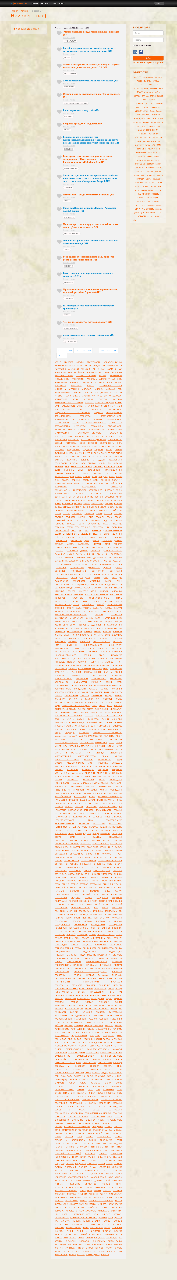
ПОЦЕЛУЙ (70, 934)
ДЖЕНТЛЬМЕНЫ (115, 547)
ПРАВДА (58, 938)
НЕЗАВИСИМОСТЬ (103, 810)
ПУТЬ (111, 992)
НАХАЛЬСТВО (61, 800)
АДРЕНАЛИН (104, 372)
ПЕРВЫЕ (74, 884)
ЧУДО (76, 1234)
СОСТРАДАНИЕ (115, 1110)
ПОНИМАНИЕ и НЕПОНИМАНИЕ (106, 914)
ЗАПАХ (98, 618)
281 (59, 355)
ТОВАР (112, 1150)
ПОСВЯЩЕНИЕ (80, 924)
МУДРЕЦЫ (103, 769)
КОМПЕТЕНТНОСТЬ (63, 678)
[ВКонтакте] (135, 52)
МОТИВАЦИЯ (88, 769)
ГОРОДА (71, 524)
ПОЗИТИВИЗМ (105, 901)
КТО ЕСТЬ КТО (62, 702)
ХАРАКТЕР (73, 1204)
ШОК (65, 1237)
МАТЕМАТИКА (115, 739)
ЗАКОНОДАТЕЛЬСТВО (112, 611)
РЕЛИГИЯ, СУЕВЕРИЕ (93, 1025)
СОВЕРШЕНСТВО (62, 1096)
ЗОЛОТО (107, 631)
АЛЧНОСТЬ (117, 379)
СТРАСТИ (118, 1126)
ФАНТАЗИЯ (71, 1194)
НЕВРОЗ (69, 806)
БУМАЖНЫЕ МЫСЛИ (64, 453)
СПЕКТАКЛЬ (60, 1116)
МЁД (65, 746)
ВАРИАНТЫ (72, 460)
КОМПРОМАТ (116, 678)
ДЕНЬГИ (95, 540)
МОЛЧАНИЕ (100, 766)
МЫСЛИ (67, 130)
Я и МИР (74, 1251)
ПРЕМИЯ (100, 958)
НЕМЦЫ (105, 813)
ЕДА (87, 584)
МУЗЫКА (75, 776)
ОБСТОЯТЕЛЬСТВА (100, 840)
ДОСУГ (89, 574)
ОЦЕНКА (79, 874)
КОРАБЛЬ (93, 689)
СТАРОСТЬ (70, 1123)
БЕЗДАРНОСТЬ (115, 409)
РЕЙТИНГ (59, 1025)
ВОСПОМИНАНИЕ (85, 497)
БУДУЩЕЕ (98, 449)
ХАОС (65, 1204)
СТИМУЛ (58, 1126)
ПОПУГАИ (59, 918)
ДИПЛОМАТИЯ (99, 557)
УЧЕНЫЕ (118, 1187)
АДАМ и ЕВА (115, 369)
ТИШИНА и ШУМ (73, 1150)
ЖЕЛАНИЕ (108, 588)
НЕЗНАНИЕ (117, 810)
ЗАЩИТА (108, 621)
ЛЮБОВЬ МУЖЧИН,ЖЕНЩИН (92, 729)
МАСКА (119, 736)
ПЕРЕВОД (84, 884)
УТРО (89, 1187)
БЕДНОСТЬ (96, 409)
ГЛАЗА (99, 513)
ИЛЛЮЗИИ (117, 641)
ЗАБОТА (70, 608)
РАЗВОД (74, 1002)
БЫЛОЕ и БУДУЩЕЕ (100, 453)
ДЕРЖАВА (59, 544)
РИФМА (95, 1032)
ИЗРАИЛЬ (72, 641)
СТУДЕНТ (97, 1130)
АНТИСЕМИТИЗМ (62, 392)
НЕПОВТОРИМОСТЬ (113, 817)
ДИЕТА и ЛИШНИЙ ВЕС (88, 554)
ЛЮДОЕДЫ (70, 732)
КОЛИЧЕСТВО (78, 675)
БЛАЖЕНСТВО (116, 433)
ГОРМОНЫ (59, 524)
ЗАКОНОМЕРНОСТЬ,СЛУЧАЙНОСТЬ (71, 614)
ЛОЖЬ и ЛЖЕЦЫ (64, 719)
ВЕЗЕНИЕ (74, 463)
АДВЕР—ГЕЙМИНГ (76, 372)
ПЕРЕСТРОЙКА (61, 887)
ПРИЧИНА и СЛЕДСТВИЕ (90, 971)
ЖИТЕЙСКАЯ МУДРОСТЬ (67, 604)
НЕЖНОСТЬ (88, 810)
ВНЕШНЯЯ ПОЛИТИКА (111, 480)
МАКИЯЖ (83, 736)
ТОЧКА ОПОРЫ (103, 1157)
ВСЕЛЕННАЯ (67, 503)
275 (83, 350)
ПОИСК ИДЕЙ (93, 904)
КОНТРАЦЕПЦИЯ (77, 685)
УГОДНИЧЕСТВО (95, 1173)
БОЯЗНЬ (94, 446)
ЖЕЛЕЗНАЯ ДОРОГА (65, 591)
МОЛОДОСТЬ (61, 766)
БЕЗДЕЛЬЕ (98, 412)
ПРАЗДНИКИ (101, 944)
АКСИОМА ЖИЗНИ (86, 375)
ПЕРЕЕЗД (107, 884)
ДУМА (87, 577)
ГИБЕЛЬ (66, 513)
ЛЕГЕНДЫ (118, 702)
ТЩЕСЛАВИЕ (70, 1167)
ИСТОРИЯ (81, 662)
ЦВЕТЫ (65, 1214)
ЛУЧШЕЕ (105, 719)
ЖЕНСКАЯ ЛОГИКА (63, 594)
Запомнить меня (143, 45)
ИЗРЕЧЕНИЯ (85, 641)
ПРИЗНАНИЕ (105, 965)
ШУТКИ (89, 1237)
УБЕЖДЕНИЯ (104, 1167)
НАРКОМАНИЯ (104, 786)
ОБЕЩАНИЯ (117, 833)
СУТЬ (107, 1133)
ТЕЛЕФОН (59, 1147)
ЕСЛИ (148, 115)
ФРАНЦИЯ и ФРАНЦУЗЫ (101, 1200)
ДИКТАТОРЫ (116, 554)
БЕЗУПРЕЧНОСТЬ (114, 419)
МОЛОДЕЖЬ (117, 763)
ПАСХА (104, 880)
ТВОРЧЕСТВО (106, 1140)
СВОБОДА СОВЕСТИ (101, 1066)
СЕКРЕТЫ (109, 1069)
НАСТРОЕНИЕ (80, 796)
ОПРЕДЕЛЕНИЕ (76, 854)
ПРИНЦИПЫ (94, 968)
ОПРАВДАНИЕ (61, 854)
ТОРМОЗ (103, 1153)
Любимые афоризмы (28, 28)
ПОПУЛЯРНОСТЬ (73, 918)
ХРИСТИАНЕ (103, 1211)
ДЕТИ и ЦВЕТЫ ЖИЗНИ (67, 547)
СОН (91, 1106)
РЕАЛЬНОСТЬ (80, 1019)
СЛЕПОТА (95, 1083)
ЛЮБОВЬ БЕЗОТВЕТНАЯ (66, 726)
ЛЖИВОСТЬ (60, 709)
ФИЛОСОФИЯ (61, 1197)
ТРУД (57, 1163)
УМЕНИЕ (77, 1180)
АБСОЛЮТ (68, 362)
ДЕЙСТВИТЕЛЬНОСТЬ (65, 537)
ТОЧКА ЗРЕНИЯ (87, 1157)
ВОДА (69, 483)
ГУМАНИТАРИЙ (62, 530)
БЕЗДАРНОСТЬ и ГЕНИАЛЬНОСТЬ (72, 412)
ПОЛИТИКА (117, 907)
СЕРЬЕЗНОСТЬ (115, 1072)
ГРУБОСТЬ (98, 527)
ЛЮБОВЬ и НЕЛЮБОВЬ (111, 726)
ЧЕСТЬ (107, 1227)
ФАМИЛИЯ (117, 1190)
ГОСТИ (81, 524)
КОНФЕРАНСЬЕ (104, 685)
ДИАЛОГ (84, 550)
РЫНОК (58, 1049)
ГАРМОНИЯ (79, 510)
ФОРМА (118, 1197)
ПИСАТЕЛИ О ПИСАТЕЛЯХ (84, 891)
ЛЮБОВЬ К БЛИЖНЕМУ (66, 729)
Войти (148, 58)
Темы (53, 3)
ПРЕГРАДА (77, 948)
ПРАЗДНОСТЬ (116, 944)
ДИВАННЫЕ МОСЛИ (112, 550)
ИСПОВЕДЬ (60, 662)
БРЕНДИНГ (59, 449)
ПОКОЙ (119, 904)
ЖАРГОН (98, 588)
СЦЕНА (58, 1136)
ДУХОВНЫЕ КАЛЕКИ (101, 581)
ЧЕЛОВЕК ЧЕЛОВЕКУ (112, 1221)
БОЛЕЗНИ (92, 443)
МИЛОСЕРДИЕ (115, 753)
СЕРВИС (96, 1072)
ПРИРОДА (117, 968)
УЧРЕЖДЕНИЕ (86, 1190)
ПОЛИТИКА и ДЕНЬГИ (66, 911)
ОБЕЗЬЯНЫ (105, 833)
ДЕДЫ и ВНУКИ (101, 534)
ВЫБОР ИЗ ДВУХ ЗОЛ (102, 503)
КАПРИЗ (91, 665)
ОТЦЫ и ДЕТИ (102, 870)
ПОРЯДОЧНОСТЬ (62, 924)
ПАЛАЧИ (72, 877)
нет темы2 (115, 823)
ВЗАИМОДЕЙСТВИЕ (113, 470)
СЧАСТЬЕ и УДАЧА (153, 201)
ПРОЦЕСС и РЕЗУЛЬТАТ (68, 985)
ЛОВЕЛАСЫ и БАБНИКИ (68, 715)
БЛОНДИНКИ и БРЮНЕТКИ (101, 436)
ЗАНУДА (89, 618)
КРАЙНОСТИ (116, 692)
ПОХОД (119, 931)
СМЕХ (90, 1089)
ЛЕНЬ (94, 705)
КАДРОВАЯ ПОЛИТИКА (75, 665)
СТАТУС (95, 1123)
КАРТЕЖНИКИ (61, 668)
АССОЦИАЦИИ (115, 396)
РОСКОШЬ (88, 1039)
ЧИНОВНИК (117, 1227)
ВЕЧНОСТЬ (69, 470)
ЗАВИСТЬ (97, 608)
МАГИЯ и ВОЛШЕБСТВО (107, 732)
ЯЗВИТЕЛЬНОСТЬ (107, 1251)
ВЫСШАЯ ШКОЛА (106, 507)
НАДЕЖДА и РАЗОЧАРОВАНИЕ (94, 783)
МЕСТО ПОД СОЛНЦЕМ (74, 749)
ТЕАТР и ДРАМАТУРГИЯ (67, 1143)
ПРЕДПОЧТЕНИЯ (89, 951)
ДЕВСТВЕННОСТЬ (71, 534)
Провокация (103, 975)
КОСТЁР (98, 692)
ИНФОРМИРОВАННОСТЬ (66, 655)
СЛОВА (67, 315)
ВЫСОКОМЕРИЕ (90, 507)
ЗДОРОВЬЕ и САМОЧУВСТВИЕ (106, 625)
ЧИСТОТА (59, 1231)
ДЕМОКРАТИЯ (76, 540)
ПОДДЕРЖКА (102, 897)
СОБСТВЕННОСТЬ (114, 1093)
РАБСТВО (59, 998)
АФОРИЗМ (117, 399)
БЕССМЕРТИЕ (80, 426)
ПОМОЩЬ (83, 914)
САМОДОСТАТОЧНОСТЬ (98, 1049)
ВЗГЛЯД (84, 473)
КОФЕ (106, 692)
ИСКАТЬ (101, 655)
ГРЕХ (77, 527)
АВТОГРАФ (77, 365)
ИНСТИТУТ (103, 648)
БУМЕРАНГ (79, 453)
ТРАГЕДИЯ (117, 1157)
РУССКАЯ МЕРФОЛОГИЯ (66, 1046)
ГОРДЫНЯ (118, 520)
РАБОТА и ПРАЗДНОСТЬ (88, 995)
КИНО (105, 668)
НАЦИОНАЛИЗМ (87, 800)
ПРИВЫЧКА (117, 961)
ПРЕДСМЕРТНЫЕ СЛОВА (66, 955)
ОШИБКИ (118, 874)
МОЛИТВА (103, 763)
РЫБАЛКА (118, 1046)
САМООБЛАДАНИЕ (76, 1052)
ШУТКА (81, 1237)
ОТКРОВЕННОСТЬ (74, 867)
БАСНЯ (119, 406)
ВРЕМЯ (58, 503)
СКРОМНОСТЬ (96, 1079)
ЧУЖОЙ (83, 1234)
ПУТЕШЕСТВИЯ (97, 992)
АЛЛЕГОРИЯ (104, 379)
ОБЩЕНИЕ (117, 840)
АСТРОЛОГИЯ (61, 399)
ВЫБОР (86, 503)
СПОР (109, 1116)
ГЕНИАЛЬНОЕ (102, 510)
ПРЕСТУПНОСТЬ (74, 961)
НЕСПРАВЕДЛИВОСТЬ (64, 823)
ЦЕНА (96, 1214)
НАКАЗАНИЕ (76, 786)
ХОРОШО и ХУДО (75, 1211)
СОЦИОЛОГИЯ (91, 1113)
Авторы (44, 3)
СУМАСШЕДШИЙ (94, 1133)
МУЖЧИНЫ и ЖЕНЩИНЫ (109, 773)
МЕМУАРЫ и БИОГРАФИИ (93, 746)
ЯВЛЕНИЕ (87, 1251)
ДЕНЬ (86, 540)
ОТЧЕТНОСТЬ (61, 874)
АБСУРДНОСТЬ (93, 362)
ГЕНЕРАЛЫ (90, 510)
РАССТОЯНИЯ (61, 1015)
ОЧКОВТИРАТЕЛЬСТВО (102, 874)
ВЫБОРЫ (118, 503)
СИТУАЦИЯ (92, 1076)
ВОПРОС (80, 493)
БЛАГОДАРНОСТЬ (97, 429)
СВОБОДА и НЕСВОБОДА (70, 1066)
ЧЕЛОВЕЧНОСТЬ (115, 1224)
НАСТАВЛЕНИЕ (115, 793)
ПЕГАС (57, 884)
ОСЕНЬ (103, 857)
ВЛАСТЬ (65, 480)
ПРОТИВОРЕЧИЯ (62, 982)
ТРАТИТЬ (83, 1160)
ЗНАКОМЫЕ (60, 631)
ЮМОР (109, 1248)
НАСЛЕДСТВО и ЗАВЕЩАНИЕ (68, 793)
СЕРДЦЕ (104, 1072)
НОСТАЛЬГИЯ (61, 833)
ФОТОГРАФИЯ (71, 1200)
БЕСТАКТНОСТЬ (115, 426)
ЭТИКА (81, 1248)
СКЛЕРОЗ (83, 1079)
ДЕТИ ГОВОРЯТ (113, 544)
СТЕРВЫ (105, 1123)
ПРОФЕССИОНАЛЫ (90, 982)
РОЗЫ (119, 1035)
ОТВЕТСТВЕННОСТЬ (103, 864)
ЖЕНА (93, 591)
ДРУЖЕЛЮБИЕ (61, 577)
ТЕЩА (119, 1147)
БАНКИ (91, 406)
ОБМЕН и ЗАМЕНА (85, 837)
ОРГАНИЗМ (60, 857)
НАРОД (119, 786)
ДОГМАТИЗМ (105, 564)
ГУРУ (73, 530)
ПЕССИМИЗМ (69, 87)
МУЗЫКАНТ (86, 776)
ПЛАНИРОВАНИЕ (62, 894)
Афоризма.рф (19, 3)
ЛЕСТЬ (102, 705)
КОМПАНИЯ (117, 675)
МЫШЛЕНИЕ (88, 779)
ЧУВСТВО (118, 1231)
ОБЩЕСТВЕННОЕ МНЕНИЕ (67, 843)
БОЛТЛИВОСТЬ (107, 443)
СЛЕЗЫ (83, 1083)
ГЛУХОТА (100, 517)
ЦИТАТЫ (118, 1217)
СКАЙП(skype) (61, 1079)
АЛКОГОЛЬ (92, 379)
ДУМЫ (105, 577)
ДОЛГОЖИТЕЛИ (77, 567)
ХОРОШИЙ (59, 1211)
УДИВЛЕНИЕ (60, 1177)
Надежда (75, 783)
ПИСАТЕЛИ (60, 891)
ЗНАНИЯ (97, 631)
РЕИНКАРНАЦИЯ (115, 1022)
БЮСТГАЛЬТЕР (104, 456)
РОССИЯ (98, 1039)
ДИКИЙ (105, 554)
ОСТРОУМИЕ (72, 864)
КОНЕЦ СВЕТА (113, 682)
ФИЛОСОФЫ (75, 1197)
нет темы (99, 823)
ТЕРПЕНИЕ (69, 1147)
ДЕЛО (92, 537)
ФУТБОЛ (118, 1200)
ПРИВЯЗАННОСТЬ (63, 965)
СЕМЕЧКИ (79, 1072)
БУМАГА (118, 449)
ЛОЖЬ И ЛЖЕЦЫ (70, 328)
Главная (34, 3)
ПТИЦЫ (118, 988)
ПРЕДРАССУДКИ (115, 951)
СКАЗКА (101, 1076)
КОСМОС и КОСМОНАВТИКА (79, 692)
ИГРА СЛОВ (104, 635)
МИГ (89, 753)
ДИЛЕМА (58, 557)
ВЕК (83, 463)
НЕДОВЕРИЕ (60, 810)
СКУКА (107, 1079)
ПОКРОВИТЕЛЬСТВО (80, 907)
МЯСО (102, 779)
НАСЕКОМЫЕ (91, 790)
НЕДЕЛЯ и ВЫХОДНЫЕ (110, 806)
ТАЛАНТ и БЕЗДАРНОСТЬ (70, 1140)
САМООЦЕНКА (92, 1052)
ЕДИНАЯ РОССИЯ (98, 584)
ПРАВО (102, 941)
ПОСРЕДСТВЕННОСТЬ (78, 928)
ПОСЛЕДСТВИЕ (98, 924)
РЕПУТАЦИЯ (76, 1029)
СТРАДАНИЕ (97, 1126)
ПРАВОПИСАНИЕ (114, 941)
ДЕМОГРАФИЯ (61, 540)
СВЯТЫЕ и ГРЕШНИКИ (68, 1069)
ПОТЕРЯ (58, 931)
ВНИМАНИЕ (60, 483)
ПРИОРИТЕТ (106, 968)
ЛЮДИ (58, 732)
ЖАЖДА (69, 588)
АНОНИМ (99, 389)
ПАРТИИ (95, 880)
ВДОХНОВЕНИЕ (115, 460)
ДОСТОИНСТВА (70, 341)
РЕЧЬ (57, 1032)
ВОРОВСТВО (96, 493)
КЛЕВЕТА (88, 672)
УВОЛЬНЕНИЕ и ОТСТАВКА (69, 1173)
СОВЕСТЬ (105, 1096)
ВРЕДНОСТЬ (100, 500)
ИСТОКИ (71, 662)
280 (114, 350)
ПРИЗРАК (118, 965)
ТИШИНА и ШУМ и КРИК (94, 1150)
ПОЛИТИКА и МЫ (113, 911)
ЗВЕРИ (58, 625)
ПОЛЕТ (105, 907)
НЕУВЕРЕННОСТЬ (79, 827)
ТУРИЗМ (58, 1167)
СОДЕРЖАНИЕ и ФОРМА (83, 1103)
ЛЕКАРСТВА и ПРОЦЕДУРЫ (76, 705)
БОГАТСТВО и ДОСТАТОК (93, 439)
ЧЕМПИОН (59, 1227)
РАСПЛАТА (100, 1012)
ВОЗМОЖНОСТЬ (95, 490)
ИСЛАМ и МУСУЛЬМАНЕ (109, 658)
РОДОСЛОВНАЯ (62, 1035)
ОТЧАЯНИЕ (117, 870)
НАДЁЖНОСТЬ (116, 783)
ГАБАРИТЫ (60, 510)
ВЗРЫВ (78, 476)
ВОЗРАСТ (109, 490)
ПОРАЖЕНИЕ (69, 217)
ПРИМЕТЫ (67, 968)
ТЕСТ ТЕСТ (110, 1147)
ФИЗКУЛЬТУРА (70, 41)
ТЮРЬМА (83, 1167)
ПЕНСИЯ (65, 884)
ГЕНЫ (119, 510)
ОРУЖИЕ (71, 857)
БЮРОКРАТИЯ (72, 456)
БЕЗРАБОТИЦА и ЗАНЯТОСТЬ (72, 419)
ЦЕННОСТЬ (106, 1214)
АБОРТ (58, 362)
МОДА (119, 759)
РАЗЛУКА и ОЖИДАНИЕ (92, 1005)
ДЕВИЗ (58, 534)
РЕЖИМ (88, 1022)
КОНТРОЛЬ (91, 685)
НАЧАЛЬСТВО (61, 803)
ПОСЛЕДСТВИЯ (115, 924)
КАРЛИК (118, 665)
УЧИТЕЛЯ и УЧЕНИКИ (66, 1190)
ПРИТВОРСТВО (62, 971)
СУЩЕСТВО (117, 1133)
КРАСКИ (58, 695)
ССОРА (101, 1120)
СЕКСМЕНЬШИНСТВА (64, 1072)
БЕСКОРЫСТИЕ (115, 422)
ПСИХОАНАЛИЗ (86, 988)
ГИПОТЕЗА (89, 513)
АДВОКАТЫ (92, 372)
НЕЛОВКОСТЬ (93, 813)
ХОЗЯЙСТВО (92, 1207)
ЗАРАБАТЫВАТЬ (62, 621)
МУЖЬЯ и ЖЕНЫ (62, 776)
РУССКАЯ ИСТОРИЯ (113, 1042)
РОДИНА (106, 1032)
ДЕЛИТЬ (82, 537)
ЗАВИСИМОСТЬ (83, 608)
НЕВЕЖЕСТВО (80, 803)
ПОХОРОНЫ (60, 934)
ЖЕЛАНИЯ (68, 187)
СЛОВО (119, 1083)
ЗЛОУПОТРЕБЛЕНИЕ (113, 628)
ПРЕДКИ (118, 948)
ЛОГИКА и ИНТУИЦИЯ (109, 715)
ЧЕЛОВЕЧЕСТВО (97, 1224)
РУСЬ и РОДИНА (103, 1046)
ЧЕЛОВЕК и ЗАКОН (91, 1221)
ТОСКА (75, 1157)
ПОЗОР (71, 904)
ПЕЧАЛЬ (101, 887)
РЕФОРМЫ (117, 1029)
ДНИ (82, 561)
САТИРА (107, 1059)
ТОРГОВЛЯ (90, 1153)
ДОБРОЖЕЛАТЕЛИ (63, 564)
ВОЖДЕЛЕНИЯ (61, 486)
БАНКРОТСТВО (102, 406)
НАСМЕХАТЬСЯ (89, 793)
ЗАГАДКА (59, 611)
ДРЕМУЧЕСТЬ (107, 574)
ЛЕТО (109, 705)
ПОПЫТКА (86, 918)
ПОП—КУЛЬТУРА (101, 918)
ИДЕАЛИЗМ (117, 635)
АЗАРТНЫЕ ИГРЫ (64, 375)
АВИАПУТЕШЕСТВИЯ (113, 362)
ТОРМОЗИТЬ (116, 1153)
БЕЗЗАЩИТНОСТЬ (114, 412)
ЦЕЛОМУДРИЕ (77, 1214)
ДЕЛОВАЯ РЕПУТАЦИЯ (110, 537)
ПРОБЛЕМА (117, 971)
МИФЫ (105, 756)
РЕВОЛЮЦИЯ (116, 1019)
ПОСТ (92, 928)
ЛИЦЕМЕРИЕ (96, 712)
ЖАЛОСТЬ (88, 588)
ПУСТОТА (81, 992)
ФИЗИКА (103, 1194)
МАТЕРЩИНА (101, 742)
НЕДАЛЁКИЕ (91, 806)
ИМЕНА (58, 645)
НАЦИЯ (99, 800)
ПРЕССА (58, 961)
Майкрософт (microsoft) (66, 736)
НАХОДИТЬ (73, 800)
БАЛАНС (118, 402)
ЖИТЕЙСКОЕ (88, 604)
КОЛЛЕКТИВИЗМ (98, 675)
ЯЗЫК (120, 1251)
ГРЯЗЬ (107, 527)
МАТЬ (111, 742)
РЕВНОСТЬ (104, 1019)
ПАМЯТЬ (94, 877)
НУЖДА (96, 833)
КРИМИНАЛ (60, 699)
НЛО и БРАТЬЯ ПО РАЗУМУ (81, 830)
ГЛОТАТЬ (118, 513)
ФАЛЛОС (107, 1190)
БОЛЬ (119, 443)
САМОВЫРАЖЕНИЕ (74, 1049)
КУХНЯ (109, 702)
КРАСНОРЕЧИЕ (71, 695)
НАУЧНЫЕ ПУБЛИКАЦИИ (110, 796)
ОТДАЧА (118, 864)
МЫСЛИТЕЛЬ (72, 779)
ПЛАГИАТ (118, 891)
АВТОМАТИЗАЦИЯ (91, 365)
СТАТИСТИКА (84, 1123)
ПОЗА (94, 901)
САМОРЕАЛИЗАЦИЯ (85, 1056)
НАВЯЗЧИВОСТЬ (62, 783)
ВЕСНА (119, 466)
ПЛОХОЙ (86, 894)
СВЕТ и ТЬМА (105, 1062)
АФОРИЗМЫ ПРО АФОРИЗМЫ (69, 402)
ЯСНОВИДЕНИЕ (93, 1254)
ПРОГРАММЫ (79, 978)
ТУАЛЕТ (101, 1163)
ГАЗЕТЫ (69, 510)
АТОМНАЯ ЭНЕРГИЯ (95, 399)
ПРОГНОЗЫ (117, 975)
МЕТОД (119, 749)
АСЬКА (76, 399)
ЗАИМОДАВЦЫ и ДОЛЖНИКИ (82, 611)
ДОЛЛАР (107, 567)
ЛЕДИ (57, 705)
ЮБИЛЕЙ (99, 1248)
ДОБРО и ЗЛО (100, 561)
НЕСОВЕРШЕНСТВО (113, 820)
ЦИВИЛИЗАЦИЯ (62, 1217)
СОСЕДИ (96, 1110)
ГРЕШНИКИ (86, 527)
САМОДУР (117, 1049)
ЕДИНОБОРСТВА (114, 584)
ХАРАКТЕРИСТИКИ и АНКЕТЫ (93, 1204)
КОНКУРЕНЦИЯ (61, 685)
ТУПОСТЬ (118, 1163)
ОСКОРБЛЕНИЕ (115, 857)
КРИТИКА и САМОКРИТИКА (84, 699)
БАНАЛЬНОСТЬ (68, 406)
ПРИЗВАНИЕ (91, 965)
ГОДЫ (109, 517)
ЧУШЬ (92, 1234)
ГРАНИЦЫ (117, 524)
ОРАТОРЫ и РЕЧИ (112, 854)
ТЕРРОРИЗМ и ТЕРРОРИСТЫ (89, 1147)
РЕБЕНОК (92, 1019)
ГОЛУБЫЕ (95, 520)
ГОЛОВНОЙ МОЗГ (63, 520)
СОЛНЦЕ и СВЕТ (76, 1106)
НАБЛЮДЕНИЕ (115, 779)
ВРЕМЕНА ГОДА (114, 500)
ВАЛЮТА (118, 456)
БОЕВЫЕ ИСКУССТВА (65, 443)
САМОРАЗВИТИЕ (62, 1056)
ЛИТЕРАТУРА (116, 709)
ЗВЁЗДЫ (118, 621)
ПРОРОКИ (91, 978)
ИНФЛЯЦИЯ (117, 651)
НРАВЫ (78, 833)
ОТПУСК (87, 870)
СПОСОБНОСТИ (62, 1120)
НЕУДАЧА (93, 827)
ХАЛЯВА (58, 1204)
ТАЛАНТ (118, 1136)
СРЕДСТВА (90, 1120)
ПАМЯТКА (83, 877)
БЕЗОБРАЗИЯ (85, 416)
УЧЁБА (110, 1187)
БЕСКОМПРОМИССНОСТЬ (94, 422)
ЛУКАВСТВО (93, 719)
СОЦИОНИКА (105, 1113)
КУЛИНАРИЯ (77, 702)
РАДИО (109, 998)
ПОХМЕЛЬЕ (109, 931)
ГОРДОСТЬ (107, 520)
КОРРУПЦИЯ (116, 689)
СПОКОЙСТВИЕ (98, 1116)
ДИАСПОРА (95, 550)
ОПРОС (89, 854)
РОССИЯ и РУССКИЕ (112, 1039)
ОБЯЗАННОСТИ (61, 847)
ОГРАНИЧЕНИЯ (106, 847)
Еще (135, 220)
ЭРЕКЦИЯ (118, 1244)
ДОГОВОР (117, 564)
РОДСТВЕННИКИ (79, 1035)
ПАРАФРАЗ (71, 880)
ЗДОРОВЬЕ (84, 625)
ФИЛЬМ (87, 1197)
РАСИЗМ (74, 1012)
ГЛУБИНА (59, 517)
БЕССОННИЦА (97, 426)
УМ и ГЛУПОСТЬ (63, 1180)
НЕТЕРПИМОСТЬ (62, 827)
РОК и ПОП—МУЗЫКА (65, 1039)
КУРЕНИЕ (100, 702)
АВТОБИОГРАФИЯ (63, 365)
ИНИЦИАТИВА (115, 645)
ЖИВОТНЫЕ (77, 598)
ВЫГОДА (67, 507)
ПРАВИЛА (118, 938)
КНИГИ (97, 672)
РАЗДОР (118, 1002)
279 (108, 350)
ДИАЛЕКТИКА (72, 550)
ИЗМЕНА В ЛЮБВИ (111, 638)
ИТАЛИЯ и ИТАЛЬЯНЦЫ (101, 662)
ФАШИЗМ (82, 1194)
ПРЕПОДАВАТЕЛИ (114, 958)
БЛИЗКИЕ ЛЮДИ (63, 436)
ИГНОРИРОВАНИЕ (80, 635)
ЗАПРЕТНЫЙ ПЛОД (113, 618)
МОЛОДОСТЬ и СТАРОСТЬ (81, 766)
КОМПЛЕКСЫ (82, 678)
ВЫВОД (58, 507)
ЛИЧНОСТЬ (117, 712)
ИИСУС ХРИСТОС (101, 641)
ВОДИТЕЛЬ (79, 483)
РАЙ (120, 1008)
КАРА (98, 665)
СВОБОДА (117, 1062)
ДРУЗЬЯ (73, 577)
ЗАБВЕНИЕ (59, 608)
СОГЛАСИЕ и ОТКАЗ (111, 1099)
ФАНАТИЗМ (60, 1194)
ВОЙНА (119, 490)
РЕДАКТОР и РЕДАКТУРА (68, 1022)
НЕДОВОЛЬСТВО (74, 810)
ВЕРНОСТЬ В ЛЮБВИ (81, 466)
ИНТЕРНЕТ (68, 116)
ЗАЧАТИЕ (98, 621)
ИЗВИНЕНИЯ (74, 638)
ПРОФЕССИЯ (116, 982)
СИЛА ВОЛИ (66, 1076)
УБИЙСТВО (68, 266)
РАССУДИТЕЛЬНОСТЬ (80, 1015)
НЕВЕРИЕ (104, 803)
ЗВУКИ (73, 625)
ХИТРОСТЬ (70, 1207)
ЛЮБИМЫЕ (117, 719)
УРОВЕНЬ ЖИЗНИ (112, 1184)
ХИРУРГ (58, 1207)
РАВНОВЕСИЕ (83, 998)
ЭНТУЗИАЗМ (84, 1244)
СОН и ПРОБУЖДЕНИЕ (109, 1106)
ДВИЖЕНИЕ (96, 530)
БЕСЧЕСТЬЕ (60, 429)
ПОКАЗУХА (108, 904)
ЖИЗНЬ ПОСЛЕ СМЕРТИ (97, 601)
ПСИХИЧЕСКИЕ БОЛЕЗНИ (66, 988)
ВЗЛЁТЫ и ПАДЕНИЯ (107, 473)
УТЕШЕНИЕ (80, 1187)
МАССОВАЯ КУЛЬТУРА (68, 739)
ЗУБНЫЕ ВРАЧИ (62, 635)
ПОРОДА (76, 921)
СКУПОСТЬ (117, 1079)
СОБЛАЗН (100, 1093)
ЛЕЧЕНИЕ (118, 705)
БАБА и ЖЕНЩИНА (104, 402)
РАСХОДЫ (98, 1015)
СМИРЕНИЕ (108, 1089)
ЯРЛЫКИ (72, 1254)
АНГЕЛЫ (90, 385)
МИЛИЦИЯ (100, 753)
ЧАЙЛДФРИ (65, 1221)
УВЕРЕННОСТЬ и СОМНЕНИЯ (103, 1170)
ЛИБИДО (82, 709)
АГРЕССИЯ (85, 369)
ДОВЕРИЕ (93, 564)
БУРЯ (87, 453)
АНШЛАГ (77, 392)
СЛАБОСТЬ (59, 1083)
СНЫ (73, 1093)
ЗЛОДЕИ (99, 628)
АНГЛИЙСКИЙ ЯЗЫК (111, 385)
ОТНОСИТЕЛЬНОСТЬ (112, 867)
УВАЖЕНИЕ (73, 1170)
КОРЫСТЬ (59, 692)
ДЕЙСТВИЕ (117, 534)
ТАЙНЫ (89, 1136)
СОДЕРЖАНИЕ (61, 1103)
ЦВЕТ (57, 1214)
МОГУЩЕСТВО (104, 759)
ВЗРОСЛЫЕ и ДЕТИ (64, 476)
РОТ (63, 1042)
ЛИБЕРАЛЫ (71, 709)
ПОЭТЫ (119, 934)
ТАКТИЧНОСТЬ (104, 1136)
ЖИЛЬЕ (119, 601)
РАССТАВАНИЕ (115, 1012)
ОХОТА (71, 874)
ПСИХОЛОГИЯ (100, 988)
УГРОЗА (109, 1173)
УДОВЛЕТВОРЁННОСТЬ (78, 1177)
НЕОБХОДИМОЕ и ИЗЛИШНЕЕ (87, 817)
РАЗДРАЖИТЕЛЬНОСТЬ (65, 1005)
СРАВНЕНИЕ (77, 1120)
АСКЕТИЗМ (102, 396)
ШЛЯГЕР (58, 1237)
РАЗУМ (114, 1008)
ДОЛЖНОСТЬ (94, 567)
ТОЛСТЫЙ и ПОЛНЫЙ (68, 1153)
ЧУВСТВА (106, 1231)
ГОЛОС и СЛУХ (81, 520)
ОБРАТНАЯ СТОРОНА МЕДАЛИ (71, 840)
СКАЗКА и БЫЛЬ (114, 1076)
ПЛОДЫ (76, 894)
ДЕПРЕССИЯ (106, 540)
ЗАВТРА (108, 608)
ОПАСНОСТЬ (87, 850)
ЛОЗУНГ (80, 719)
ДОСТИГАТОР (98, 571)
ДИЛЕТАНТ (70, 557)
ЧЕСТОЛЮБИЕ (96, 1227)
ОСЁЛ (95, 857)
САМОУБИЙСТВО (62, 1059)
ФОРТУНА (59, 1200)
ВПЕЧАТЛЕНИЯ (61, 500)
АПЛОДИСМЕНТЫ (103, 392)
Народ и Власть (62, 790)
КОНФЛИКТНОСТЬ (63, 689)
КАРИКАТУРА (108, 665)
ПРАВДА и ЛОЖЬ (71, 938)
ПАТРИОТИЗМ (115, 880)
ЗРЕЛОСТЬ (117, 631)
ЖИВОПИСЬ (60, 598)
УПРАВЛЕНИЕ (74, 1184)
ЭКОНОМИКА (99, 1241)
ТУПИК (109, 1163)
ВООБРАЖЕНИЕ (62, 493)
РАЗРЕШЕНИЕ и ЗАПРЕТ (97, 1008)
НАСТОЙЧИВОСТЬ (63, 796)
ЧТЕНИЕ (69, 1231)
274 (76, 350)
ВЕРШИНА (98, 466)
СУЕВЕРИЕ (69, 1133)
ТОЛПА (119, 1150)
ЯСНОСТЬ (105, 1254)
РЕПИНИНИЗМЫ (62, 1029)
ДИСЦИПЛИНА (61, 561)
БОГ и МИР (61, 439)
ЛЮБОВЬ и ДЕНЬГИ (88, 726)
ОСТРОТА (59, 864)
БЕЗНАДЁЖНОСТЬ (63, 416)
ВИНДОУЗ (102, 476)
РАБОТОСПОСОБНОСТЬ (111, 995)
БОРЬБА (86, 446)
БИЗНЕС (82, 429)
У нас (93, 1167)
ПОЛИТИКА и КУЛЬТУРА (91, 911)
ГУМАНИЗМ (117, 527)
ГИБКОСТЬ (77, 513)
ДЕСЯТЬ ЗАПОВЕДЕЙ (78, 544)
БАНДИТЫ (81, 406)
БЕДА (80, 409)
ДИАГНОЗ (59, 550)
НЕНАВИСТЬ (116, 813)
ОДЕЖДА (118, 847)
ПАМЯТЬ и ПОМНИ (111, 877)
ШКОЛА (119, 1234)
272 (64, 350)
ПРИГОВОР (78, 965)
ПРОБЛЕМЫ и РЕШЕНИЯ (69, 975)
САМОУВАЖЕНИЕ (81, 1059)
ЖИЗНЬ (67, 201)
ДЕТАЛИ (97, 544)
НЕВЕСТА (59, 806)
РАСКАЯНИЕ (87, 1012)
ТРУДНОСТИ (80, 1163)
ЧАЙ (56, 1221)
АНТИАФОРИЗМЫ (114, 389)
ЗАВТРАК (118, 608)
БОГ (120, 436)
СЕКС (120, 1069)
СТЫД (104, 1130)
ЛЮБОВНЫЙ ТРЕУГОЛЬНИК (99, 722)
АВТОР (119, 365)
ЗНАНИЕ (88, 631)
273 (70, 350)
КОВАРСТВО (60, 675)
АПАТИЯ (88, 392)
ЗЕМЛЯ (66, 250)
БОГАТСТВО (73, 439)
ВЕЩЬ (81, 470)
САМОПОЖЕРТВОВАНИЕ (111, 1052)
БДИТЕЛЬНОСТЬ (62, 409)
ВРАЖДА (73, 500)
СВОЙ (119, 1066)
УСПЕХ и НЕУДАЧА (64, 1187)
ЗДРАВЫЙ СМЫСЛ (63, 628)
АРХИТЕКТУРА (88, 396)
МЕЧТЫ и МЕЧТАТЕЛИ (68, 753)
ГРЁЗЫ (70, 527)
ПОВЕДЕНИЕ (116, 894)
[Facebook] (141, 52)
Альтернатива (61, 382)
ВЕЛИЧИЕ (59, 466)
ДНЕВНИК (73, 561)
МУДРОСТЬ (117, 769)
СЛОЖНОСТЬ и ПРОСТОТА (71, 1086)
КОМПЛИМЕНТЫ (98, 678)
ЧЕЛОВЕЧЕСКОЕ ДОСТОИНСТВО (71, 1224)
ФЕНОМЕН (93, 1194)
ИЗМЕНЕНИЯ (60, 641)
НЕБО (70, 803)
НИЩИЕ (58, 830)
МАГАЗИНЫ (84, 732)
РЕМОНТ (118, 1025)
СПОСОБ (118, 1116)
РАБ (120, 992)
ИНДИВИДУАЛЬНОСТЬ (93, 645)
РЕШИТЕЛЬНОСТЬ (81, 1032)
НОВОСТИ (117, 830)
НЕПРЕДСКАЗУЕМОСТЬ (65, 820)
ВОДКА (89, 483)
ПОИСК (80, 904)
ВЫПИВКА (76, 507)
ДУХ (120, 577)
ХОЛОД (105, 1207)
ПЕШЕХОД (110, 887)
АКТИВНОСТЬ (116, 375)
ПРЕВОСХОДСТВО (63, 948)
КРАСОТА (84, 695)
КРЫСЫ (119, 699)
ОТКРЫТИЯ (93, 867)
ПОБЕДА (104, 894)
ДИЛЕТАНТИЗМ (84, 557)
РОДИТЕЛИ (68, 282)
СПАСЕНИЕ (117, 1113)
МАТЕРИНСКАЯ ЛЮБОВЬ (66, 742)
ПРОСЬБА (118, 978)
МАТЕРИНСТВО (87, 742)
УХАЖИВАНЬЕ (99, 1187)
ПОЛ (96, 907)
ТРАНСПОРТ (71, 1160)
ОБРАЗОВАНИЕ (70, 73)
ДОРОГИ (118, 567)
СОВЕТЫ (118, 1096)
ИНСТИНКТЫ (88, 648)
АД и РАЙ (99, 369)
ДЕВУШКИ (86, 534)
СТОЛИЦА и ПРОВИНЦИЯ (77, 1126)
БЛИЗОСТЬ (79, 436)
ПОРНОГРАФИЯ (62, 921)
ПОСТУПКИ (117, 928)
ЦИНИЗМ (102, 1217)
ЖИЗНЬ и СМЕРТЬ (66, 601)
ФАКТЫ (97, 1190)
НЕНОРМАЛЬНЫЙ (62, 817)
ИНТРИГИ (105, 651)
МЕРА (57, 749)
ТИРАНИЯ (59, 1150)
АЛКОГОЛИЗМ (78, 379)
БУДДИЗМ (87, 449)
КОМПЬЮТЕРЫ (80, 682)
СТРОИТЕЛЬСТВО (83, 1130)
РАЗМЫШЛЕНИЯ (115, 1005)
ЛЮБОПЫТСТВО (115, 729)
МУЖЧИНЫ (90, 773)
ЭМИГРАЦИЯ (60, 1244)
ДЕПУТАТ (118, 540)
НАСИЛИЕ (103, 790)
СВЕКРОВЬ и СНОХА (65, 1062)
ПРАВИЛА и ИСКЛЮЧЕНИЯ (67, 941)
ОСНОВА (58, 860)
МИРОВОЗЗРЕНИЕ (63, 756)
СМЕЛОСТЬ (117, 1086)
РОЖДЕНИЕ (95, 1035)
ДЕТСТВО (85, 547)
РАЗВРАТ (88, 1002)
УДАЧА (119, 1173)
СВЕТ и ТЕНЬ (89, 1062)
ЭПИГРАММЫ (98, 1244)
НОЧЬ (71, 833)
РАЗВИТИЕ (59, 1002)
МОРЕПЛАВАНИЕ (114, 766)
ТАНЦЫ (92, 1140)
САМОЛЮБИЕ (61, 1052)
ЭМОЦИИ (72, 1244)
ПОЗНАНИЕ (60, 904)
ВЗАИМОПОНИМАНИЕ (65, 473)
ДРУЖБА (118, 574)
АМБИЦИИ (75, 382)
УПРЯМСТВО (90, 1184)
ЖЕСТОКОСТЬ (116, 594)
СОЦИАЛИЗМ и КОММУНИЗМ (69, 1113)
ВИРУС (119, 476)
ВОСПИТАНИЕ (116, 493)
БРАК (101, 446)
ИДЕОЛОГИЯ (60, 638)
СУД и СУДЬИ (115, 1130)
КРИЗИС (118, 695)
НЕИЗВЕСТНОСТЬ (62, 813)
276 (89, 350)
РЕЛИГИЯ (78, 1025)
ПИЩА (107, 891)
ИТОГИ (119, 662)
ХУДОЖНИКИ (116, 1211)
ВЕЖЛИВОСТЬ (61, 463)
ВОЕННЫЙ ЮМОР (113, 483)
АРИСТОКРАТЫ (73, 396)
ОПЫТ (97, 854)
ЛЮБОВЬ (118, 722)
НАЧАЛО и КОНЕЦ (113, 800)
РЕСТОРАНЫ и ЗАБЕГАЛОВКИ (97, 1029)
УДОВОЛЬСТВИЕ (98, 1177)
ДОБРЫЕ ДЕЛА (80, 564)
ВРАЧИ (90, 500)
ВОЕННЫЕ (98, 483)
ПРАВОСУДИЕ (61, 944)
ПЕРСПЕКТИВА (76, 887)
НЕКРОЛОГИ (78, 813)
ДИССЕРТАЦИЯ (115, 557)
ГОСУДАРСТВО (93, 524)
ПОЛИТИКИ (60, 914)
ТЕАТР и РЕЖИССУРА (94, 1143)
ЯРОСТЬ (81, 1254)
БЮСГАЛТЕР (88, 456)
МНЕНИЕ (118, 756)
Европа (80, 584)
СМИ (98, 1089)
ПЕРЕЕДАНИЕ (95, 884)
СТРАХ (57, 1130)
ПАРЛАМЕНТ (84, 880)
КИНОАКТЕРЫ (116, 668)
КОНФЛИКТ (117, 685)
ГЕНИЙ (113, 510)
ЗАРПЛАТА (76, 621)
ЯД (95, 1251)
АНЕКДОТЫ (87, 389)
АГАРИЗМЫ (73, 369)
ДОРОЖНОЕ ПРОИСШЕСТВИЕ (70, 571)
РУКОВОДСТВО (74, 1042)
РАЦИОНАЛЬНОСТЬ (64, 1019)
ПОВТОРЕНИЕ (61, 897)
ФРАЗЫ (83, 1200)
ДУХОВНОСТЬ (79, 581)
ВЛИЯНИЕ (76, 480)
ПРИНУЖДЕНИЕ (81, 968)
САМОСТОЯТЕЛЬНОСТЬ (111, 1056)
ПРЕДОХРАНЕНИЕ (62, 951)
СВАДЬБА (118, 1059)
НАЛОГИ (90, 786)
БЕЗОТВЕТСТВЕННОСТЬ (111, 416)
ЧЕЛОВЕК (76, 1221)
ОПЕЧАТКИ (108, 850)
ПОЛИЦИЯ (72, 914)
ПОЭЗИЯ (92, 934)
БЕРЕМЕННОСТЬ (62, 422)
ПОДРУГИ (73, 901)
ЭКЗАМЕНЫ (71, 1241)
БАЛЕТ (57, 406)
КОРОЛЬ (104, 689)
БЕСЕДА (76, 422)
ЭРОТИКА (59, 1248)
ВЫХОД (119, 507)
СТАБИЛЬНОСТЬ (114, 1120)
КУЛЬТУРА (90, 702)
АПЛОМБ (118, 392)
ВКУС (57, 480)
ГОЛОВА (118, 517)
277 (95, 350)
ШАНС (99, 1234)
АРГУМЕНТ (59, 396)
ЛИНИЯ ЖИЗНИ (102, 709)
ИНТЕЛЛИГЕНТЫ (79, 651)
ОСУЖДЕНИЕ (85, 864)
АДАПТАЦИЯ (60, 372)
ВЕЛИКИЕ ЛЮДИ (96, 463)
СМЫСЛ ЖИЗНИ (62, 1093)
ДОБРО (88, 561)
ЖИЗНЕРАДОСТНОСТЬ (99, 598)
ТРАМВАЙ (59, 1160)
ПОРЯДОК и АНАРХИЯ (109, 921)
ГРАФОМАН (60, 527)
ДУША (119, 581)
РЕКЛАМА (69, 1025)
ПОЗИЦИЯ (117, 901)
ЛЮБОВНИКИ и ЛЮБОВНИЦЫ (69, 722)
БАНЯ (112, 406)
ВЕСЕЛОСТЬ (109, 466)
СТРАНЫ (108, 1126)
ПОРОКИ (88, 921)
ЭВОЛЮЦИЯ (111, 1237)
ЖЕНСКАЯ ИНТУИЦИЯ (111, 591)
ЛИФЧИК (84, 712)
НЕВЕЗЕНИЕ (93, 803)
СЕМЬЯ (88, 1072)
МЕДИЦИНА (74, 746)
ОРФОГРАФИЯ (83, 857)
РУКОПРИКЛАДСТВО (92, 1042)
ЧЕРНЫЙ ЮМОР (73, 1227)
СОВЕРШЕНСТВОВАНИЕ (85, 1096)
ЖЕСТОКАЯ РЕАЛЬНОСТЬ (96, 594)
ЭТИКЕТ (89, 1248)
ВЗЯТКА (86, 476)
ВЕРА (67, 466)
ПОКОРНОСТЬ (61, 907)
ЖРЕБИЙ (100, 604)
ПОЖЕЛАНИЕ (85, 901)
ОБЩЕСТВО (85, 843)
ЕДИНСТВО (60, 588)
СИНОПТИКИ (80, 1076)
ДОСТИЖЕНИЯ (116, 571)
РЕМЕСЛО (109, 1025)
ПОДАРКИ (75, 897)
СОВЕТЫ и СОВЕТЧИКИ (67, 1099)
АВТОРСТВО (60, 369)
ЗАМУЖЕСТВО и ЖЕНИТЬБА (69, 618)
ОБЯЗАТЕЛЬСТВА (77, 847)
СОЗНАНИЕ (117, 1103)
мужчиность (77, 773)
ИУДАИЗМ (59, 665)
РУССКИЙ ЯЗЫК (86, 1046)
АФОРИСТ (89, 402)
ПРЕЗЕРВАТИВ (61, 958)
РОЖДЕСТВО (108, 1035)
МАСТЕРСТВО (95, 739)
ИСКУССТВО (116, 655)
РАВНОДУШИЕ (97, 998)
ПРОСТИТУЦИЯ (105, 978)
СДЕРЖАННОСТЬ (93, 1069)
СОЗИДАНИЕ (104, 1103)
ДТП (81, 577)
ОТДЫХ (67, 57)
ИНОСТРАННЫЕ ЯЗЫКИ (67, 648)
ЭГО (120, 1237)
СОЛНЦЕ (58, 1106)
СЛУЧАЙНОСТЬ (100, 1086)
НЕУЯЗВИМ (117, 827)
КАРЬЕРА (73, 668)
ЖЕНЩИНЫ (68, 149)
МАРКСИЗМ (109, 736)
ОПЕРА (98, 850)
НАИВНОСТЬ (60, 786)
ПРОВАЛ (90, 975)
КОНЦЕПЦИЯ (80, 689)
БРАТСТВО (110, 446)
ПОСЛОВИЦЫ (61, 928)
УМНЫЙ (107, 1180)
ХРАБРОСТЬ (91, 1211)
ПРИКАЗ (58, 968)
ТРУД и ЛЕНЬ (67, 1163)
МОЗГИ (91, 763)
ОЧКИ (87, 874)
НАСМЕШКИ (102, 793)
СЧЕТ (79, 1136)
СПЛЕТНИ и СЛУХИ (78, 1116)
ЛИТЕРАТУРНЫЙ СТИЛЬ (66, 712)
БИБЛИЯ (71, 429)
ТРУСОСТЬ (92, 1163)
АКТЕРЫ (102, 375)
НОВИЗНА (105, 830)
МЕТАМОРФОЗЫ (105, 749)
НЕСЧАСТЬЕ (84, 823)
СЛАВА (72, 1083)
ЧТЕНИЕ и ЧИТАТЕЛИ (88, 1231)
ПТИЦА (111, 988)
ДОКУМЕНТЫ (60, 567)
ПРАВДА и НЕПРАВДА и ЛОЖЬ (97, 938)
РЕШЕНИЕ (66, 1032)
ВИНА (94, 476)
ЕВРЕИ (73, 584)
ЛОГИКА (89, 715)
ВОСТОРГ (98, 497)
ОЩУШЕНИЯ (60, 877)
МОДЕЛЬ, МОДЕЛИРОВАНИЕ (69, 763)
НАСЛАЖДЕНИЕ (115, 790)
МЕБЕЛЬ (58, 746)
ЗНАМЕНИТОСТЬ (74, 631)
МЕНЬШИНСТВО (114, 746)
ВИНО (112, 476)
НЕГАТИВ (79, 806)
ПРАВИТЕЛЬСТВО (70, 168)
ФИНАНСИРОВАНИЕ (103, 1197)
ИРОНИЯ (87, 655)
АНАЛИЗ (118, 382)
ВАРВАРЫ (59, 460)
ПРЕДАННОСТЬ (90, 948)
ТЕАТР (119, 1140)
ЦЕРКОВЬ (118, 1214)
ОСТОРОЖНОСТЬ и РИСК (110, 860)
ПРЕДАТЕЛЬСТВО (106, 948)
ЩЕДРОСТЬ (99, 1237)
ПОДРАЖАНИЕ (61, 901)
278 (102, 350)
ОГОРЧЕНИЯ (92, 847)
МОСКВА (59, 769)
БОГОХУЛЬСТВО (115, 439)
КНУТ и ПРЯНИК (113, 672)
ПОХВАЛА (97, 931)
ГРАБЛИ (106, 524)
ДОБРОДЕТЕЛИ (115, 561)
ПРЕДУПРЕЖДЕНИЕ (87, 955)
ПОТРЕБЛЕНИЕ (84, 931)
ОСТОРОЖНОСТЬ (88, 860)
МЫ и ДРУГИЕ (115, 776)
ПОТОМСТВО (70, 931)
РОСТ (57, 1042)
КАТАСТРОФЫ (84, 668)
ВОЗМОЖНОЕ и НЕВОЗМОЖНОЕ (70, 490)
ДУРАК (114, 577)
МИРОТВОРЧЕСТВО (71, 233)
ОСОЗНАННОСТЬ (71, 860)
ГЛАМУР (108, 513)
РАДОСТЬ (118, 998)
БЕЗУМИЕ (98, 419)
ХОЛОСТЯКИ (116, 1207)
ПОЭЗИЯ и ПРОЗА (106, 934)
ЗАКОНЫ (99, 614)
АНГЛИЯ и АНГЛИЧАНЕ (67, 389)
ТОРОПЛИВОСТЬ (62, 1157)
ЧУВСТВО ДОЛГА (63, 1234)
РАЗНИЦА (59, 1008)
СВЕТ (78, 1062)
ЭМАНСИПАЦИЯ (115, 1241)
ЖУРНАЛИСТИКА (114, 604)
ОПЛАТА (118, 850)
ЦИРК (110, 1217)
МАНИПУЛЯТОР (95, 736)
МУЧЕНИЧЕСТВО (99, 776)
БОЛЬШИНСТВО (73, 446)
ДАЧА (86, 530)
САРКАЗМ (96, 1059)
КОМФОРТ (96, 682)
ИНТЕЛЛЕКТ (117, 648)
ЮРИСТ (58, 1251)
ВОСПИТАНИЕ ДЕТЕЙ (65, 497)
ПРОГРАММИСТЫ (63, 978)
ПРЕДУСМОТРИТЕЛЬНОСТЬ (109, 955)
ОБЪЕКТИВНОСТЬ (101, 843)
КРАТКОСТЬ (96, 695)
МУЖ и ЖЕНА (62, 773)
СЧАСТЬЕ (69, 1136)
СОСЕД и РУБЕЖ (70, 1110)
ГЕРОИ (58, 513)
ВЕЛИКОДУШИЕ (115, 463)
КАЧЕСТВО (97, 668)
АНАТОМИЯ (76, 385)
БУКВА (109, 449)
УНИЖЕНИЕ (117, 1180)
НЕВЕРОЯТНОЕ (115, 803)
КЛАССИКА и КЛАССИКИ (68, 672)
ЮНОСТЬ (118, 1248)
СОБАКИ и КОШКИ (85, 1093)
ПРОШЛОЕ (90, 985)
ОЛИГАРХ (75, 850)
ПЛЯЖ (95, 894)
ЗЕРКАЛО (85, 628)
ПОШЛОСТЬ (82, 934)
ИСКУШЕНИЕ (89, 658)
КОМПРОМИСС (61, 682)
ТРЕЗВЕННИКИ (115, 1160)
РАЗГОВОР (104, 1002)
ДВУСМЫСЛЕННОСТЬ (112, 530)
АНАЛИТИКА (60, 385)
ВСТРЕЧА (78, 503)
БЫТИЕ (119, 453)
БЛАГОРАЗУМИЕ (62, 433)
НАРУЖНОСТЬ (78, 790)
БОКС (82, 443)
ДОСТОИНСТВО (77, 574)
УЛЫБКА (118, 1177)
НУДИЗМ (87, 833)
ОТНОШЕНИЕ (61, 870)
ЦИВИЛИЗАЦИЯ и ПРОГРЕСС (83, 1217)
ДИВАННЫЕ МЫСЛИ (64, 554)
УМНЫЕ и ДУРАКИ (92, 1180)
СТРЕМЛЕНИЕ (68, 1130)
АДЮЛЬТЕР (117, 372)
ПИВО (119, 887)
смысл (119, 1089)
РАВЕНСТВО (70, 998)
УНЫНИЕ (58, 1184)
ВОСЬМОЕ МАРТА (113, 497)
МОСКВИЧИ (72, 769)
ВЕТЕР (57, 470)
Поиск (62, 3)
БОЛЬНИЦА (60, 446)
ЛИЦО (107, 712)
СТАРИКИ (59, 1123)
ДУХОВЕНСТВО (61, 581)
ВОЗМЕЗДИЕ (116, 486)
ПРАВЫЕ (74, 944)
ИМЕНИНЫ (72, 645)
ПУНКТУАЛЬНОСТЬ (63, 992)
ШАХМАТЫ (109, 1234)
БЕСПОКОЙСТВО (62, 426)
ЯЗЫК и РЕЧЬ (61, 1254)
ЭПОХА (109, 1244)
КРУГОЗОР (107, 699)
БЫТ (113, 453)
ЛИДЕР (90, 709)
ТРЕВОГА (102, 1160)
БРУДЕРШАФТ (73, 449)
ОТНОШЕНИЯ (75, 870)
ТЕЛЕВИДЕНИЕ (115, 1143)
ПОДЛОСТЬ (117, 897)
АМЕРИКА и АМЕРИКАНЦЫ (97, 382)
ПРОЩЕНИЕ (104, 985)
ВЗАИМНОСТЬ (94, 470)
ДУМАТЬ (96, 577)
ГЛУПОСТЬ (71, 517)
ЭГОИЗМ (58, 1241)
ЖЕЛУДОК (83, 591)
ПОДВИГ (88, 897)
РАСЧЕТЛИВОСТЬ (114, 1015)
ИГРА (93, 635)
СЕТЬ (57, 1076)
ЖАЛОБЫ (78, 588)
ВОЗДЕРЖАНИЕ (89, 486)
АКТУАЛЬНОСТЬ (62, 379)
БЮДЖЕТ (59, 456)
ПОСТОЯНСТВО (104, 928)
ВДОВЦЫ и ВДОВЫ (93, 460)
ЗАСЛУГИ (87, 621)
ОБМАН (58, 837)
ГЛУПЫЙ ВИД (85, 517)
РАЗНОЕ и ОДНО (74, 1008)
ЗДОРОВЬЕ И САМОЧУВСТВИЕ (75, 103)
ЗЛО (92, 628)
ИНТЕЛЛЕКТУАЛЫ (62, 651)
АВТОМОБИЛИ (108, 365)
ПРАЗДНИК (87, 944)
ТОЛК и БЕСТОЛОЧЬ (154, 205)
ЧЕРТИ (85, 1227)
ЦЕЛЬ (88, 1214)
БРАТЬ (119, 446)
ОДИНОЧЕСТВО (62, 850)
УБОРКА (58, 1170)
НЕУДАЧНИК (105, 827)
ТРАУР (93, 1160)
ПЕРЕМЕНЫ (117, 884)
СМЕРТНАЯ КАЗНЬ (64, 1089)
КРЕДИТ (108, 695)
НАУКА (92, 796)
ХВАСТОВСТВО (115, 1204)
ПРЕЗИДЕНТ (75, 958)
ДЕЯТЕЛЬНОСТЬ (99, 547)
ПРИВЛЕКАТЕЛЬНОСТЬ (96, 961)
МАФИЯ (119, 742)
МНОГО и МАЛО (67, 759)
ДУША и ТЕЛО (62, 584)
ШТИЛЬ (72, 1237)
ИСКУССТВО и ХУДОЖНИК (68, 658)
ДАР (79, 530)
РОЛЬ (79, 1039)
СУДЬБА (58, 1133)
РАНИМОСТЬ (60, 1012)
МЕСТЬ (93, 749)
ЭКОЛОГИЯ (84, 1241)
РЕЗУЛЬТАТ (99, 1022)
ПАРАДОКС (60, 880)
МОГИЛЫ (88, 759)
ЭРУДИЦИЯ (70, 1248)
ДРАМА (96, 574)
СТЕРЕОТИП (116, 1123)
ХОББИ (81, 1207)
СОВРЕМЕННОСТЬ (90, 1099)
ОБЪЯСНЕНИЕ (116, 843)
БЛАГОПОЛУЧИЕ (115, 429)
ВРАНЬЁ (82, 500)
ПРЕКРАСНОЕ (89, 958)
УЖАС (110, 1177)
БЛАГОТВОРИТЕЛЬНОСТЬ (89, 433)
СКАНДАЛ (73, 1079)
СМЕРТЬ (80, 1089)
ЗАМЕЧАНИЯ (116, 614)
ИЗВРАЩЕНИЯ (90, 638)
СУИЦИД (80, 1133)
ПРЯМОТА (117, 985)
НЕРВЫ (90, 820)
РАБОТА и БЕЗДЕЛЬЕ (65, 995)
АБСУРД (80, 362)
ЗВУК (65, 625)
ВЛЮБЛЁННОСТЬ (90, 480)
